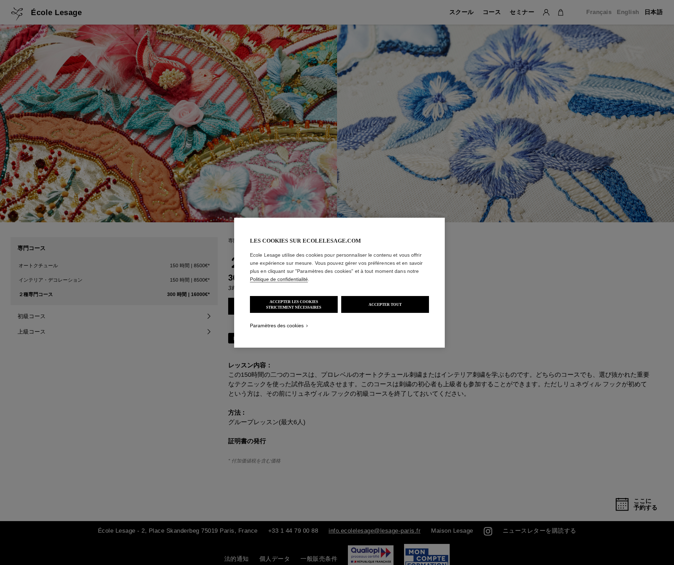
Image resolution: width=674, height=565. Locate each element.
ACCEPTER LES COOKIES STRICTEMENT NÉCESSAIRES (293, 304)
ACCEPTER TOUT (385, 304)
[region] (339, 283)
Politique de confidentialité (279, 279)
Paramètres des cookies (277, 325)
